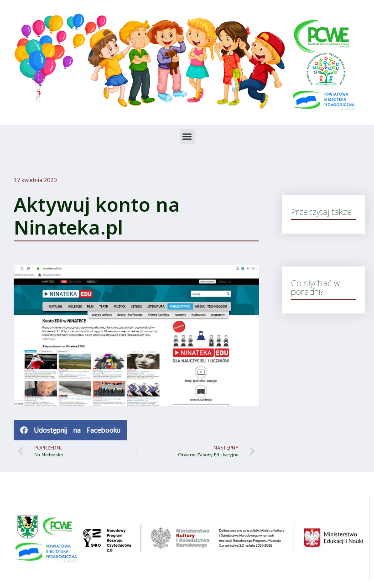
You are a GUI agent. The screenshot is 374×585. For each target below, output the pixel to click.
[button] (187, 136)
